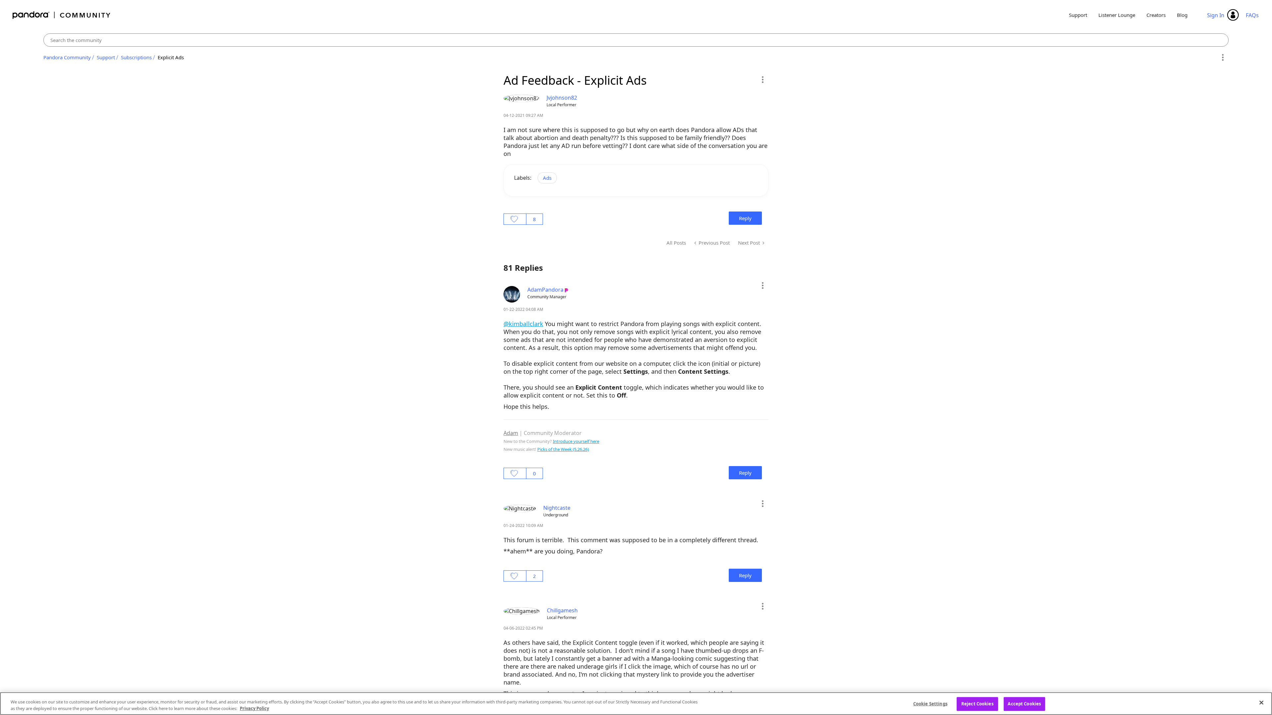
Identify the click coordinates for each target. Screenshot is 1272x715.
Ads (547, 177)
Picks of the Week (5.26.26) (563, 449)
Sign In (1215, 15)
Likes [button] (515, 219)
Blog (1182, 15)
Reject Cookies (977, 704)
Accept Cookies (1024, 704)
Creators (1156, 15)
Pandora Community (62, 15)
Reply (745, 218)
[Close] (1261, 702)
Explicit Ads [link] (171, 57)
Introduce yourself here (576, 441)
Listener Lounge (1116, 15)
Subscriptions (136, 57)
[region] (636, 703)
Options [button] (1222, 57)
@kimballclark (523, 324)
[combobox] (636, 40)
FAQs (1252, 15)
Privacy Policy (254, 708)
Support (1078, 15)
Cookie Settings (930, 704)
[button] (762, 79)
